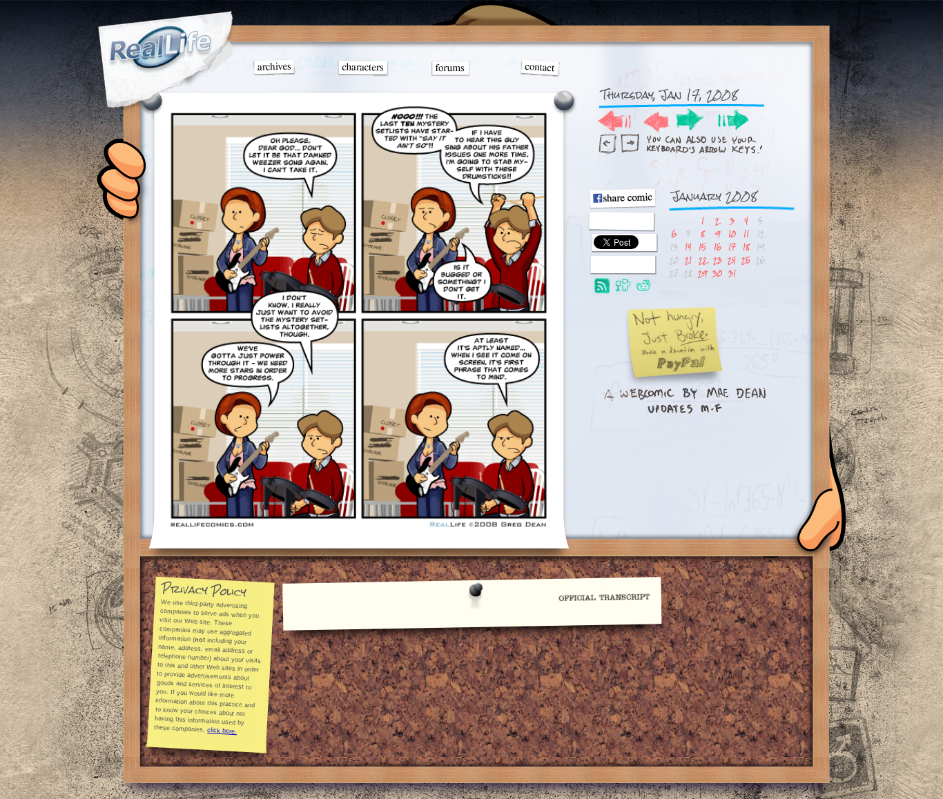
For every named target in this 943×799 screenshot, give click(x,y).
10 (732, 233)
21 (688, 259)
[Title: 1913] (358, 528)
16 (717, 246)
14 (688, 246)
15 (702, 246)
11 (746, 233)
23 (717, 259)
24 (732, 259)
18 (746, 246)
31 (732, 272)
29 (702, 272)
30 (717, 272)
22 (703, 259)
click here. (222, 731)
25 (745, 259)
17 (732, 246)
